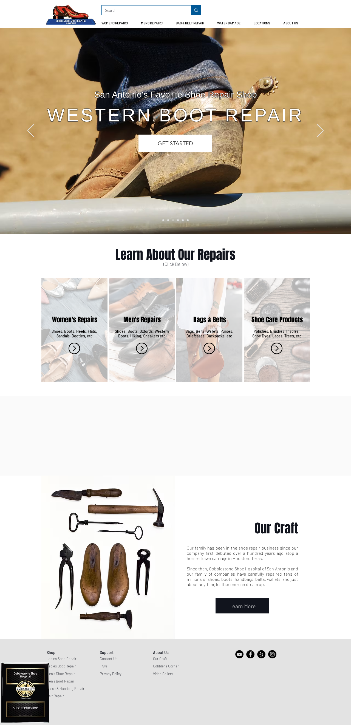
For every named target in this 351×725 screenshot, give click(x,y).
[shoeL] (168, 220)
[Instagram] (272, 654)
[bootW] (173, 220)
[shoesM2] (163, 220)
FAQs (103, 666)
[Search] (196, 10)
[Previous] (30, 131)
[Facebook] (250, 654)
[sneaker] (188, 220)
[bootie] (178, 220)
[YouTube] (239, 654)
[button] (117, 23)
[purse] (183, 220)
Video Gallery (163, 674)
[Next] (320, 131)
